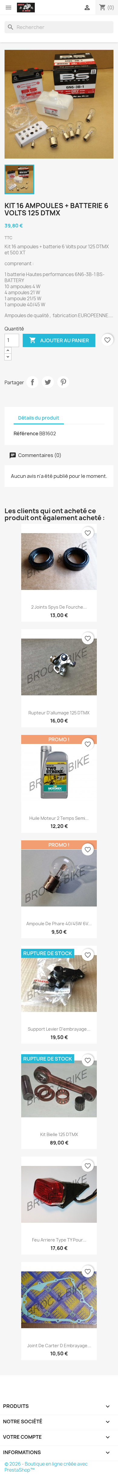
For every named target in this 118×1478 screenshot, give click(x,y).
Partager (32, 382)
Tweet (48, 382)
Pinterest (63, 382)
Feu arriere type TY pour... (59, 1240)
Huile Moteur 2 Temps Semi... (59, 818)
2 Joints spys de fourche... (59, 607)
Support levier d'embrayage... (59, 1029)
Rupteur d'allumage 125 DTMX (59, 713)
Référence (26, 433)
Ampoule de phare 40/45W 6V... (59, 923)
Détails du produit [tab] (38, 418)
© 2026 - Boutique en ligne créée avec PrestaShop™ (46, 1467)
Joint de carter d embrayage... (59, 1345)
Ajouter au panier (59, 340)
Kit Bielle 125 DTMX (59, 1134)
